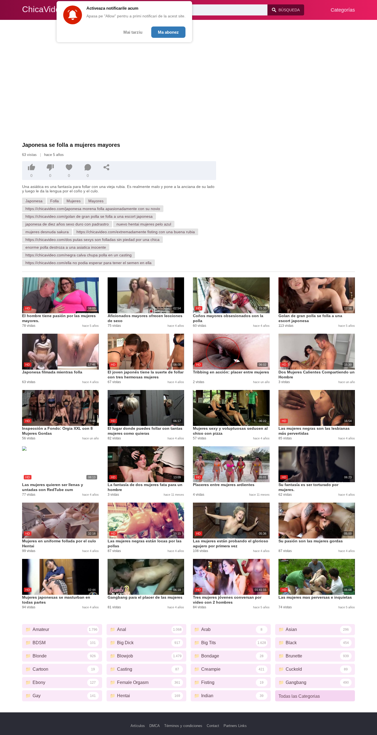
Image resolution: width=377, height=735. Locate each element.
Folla (54, 201)
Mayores (95, 201)
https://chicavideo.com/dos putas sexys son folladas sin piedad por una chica (92, 239)
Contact (213, 726)
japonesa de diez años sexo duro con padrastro (67, 224)
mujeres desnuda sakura (47, 232)
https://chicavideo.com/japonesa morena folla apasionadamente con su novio (92, 208)
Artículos (138, 726)
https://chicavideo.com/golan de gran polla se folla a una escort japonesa (89, 216)
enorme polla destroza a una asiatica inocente (65, 247)
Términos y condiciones (183, 726)
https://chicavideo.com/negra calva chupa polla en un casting (78, 255)
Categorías (343, 10)
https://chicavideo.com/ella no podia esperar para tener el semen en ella (88, 263)
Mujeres (74, 201)
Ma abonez (168, 32)
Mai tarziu (132, 32)
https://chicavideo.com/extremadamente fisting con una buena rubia (135, 232)
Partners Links (235, 726)
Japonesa (34, 201)
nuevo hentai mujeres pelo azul (143, 224)
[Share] (106, 167)
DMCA (154, 726)
